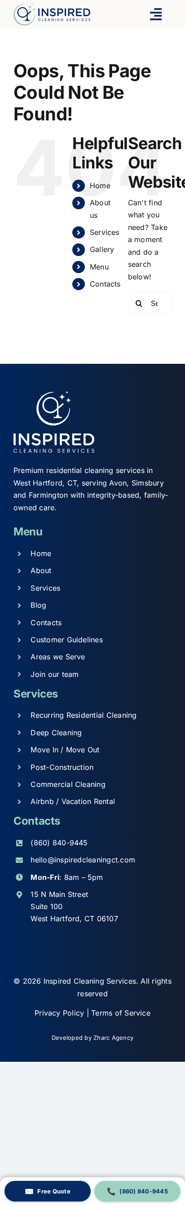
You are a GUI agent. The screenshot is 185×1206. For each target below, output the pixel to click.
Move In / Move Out (65, 749)
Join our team (55, 674)
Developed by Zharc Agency (92, 1037)
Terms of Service (120, 1012)
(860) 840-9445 (59, 842)
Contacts (105, 283)
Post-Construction (62, 767)
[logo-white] (53, 394)
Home (100, 185)
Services (104, 232)
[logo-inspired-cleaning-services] (51, 6)
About (41, 570)
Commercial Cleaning (68, 784)
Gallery (102, 249)
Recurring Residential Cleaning (84, 715)
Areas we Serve (58, 656)
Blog (38, 605)
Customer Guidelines (67, 639)
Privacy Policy (61, 1012)
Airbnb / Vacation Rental (73, 801)
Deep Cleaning (56, 732)
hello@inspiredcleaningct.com (83, 859)
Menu (99, 266)
